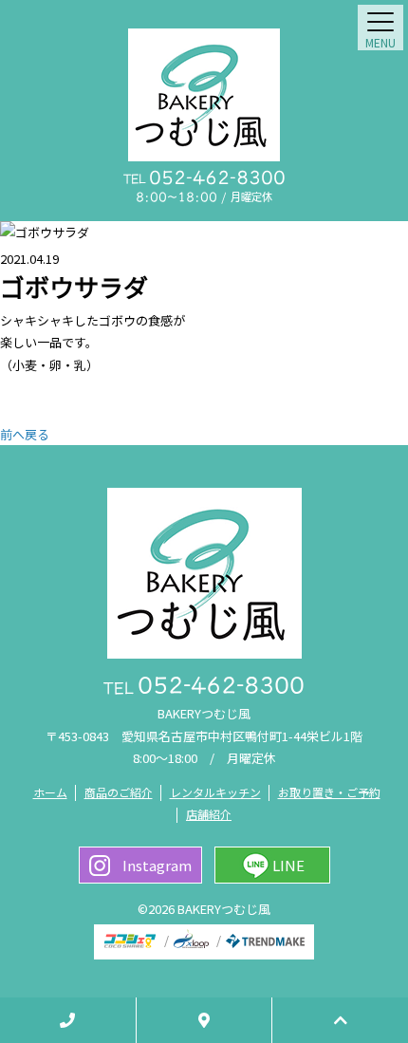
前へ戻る (24, 434)
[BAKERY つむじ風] (204, 94)
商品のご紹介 (118, 792)
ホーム (50, 792)
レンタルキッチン (215, 792)
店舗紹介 (209, 814)
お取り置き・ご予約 (329, 792)
